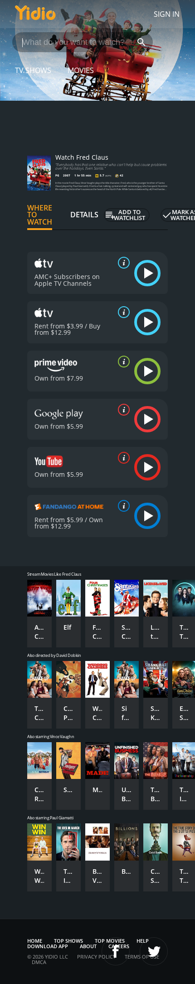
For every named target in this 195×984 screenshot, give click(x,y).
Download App (47, 946)
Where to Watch (39, 215)
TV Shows (33, 70)
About (88, 946)
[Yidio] (35, 14)
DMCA (39, 962)
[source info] (122, 263)
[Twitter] (154, 951)
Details (84, 215)
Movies (81, 70)
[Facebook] (116, 951)
